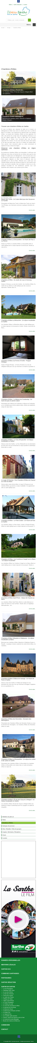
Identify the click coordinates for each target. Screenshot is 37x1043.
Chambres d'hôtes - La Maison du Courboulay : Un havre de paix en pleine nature (16, 400)
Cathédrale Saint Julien (9, 990)
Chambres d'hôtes (17, 27)
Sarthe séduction (8, 982)
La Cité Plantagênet (8, 988)
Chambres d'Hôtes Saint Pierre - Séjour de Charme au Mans (17, 598)
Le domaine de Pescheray (9, 1007)
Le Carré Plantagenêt (8, 1002)
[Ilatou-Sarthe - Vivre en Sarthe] (18, 11)
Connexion (5, 1025)
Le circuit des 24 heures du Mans (11, 1005)
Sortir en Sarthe (8, 986)
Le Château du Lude (8, 1004)
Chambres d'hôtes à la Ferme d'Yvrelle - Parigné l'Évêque (16, 361)
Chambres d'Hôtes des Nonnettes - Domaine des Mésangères (16, 719)
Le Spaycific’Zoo (7, 1014)
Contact (4, 1029)
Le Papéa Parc (6, 1012)
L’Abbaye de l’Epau (8, 999)
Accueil (2, 27)
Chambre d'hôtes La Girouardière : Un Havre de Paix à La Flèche (18, 240)
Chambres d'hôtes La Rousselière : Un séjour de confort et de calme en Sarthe (18, 760)
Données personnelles (10, 960)
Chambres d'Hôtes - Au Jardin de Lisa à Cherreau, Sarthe (16, 280)
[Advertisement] (18, 48)
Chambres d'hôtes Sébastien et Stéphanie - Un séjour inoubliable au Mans (17, 639)
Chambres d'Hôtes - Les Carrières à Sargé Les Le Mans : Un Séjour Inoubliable (18, 559)
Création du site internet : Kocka (26, 1041)
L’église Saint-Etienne (8, 1000)
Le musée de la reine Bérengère (11, 1019)
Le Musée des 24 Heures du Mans (11, 1010)
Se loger (8, 27)
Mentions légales (8, 964)
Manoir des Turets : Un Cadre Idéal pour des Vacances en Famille (18, 200)
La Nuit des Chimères (8, 993)
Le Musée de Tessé (8, 1009)
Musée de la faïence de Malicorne (11, 1021)
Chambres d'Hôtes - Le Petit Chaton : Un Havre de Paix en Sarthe (18, 521)
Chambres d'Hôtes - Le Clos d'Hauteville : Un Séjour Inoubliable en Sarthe (17, 440)
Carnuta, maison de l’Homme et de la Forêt (13, 1017)
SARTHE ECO (5, 969)
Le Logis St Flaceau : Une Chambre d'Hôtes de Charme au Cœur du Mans (18, 480)
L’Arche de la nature (8, 995)
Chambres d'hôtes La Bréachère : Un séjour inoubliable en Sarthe (18, 321)
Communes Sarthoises (10, 973)
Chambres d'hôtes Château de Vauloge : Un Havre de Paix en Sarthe (17, 679)
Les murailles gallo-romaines (10, 1015)
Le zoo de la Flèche (8, 992)
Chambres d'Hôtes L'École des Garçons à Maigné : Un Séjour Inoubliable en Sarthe (18, 800)
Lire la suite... (32, 210)
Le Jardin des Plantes (8, 997)
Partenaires (6, 978)
